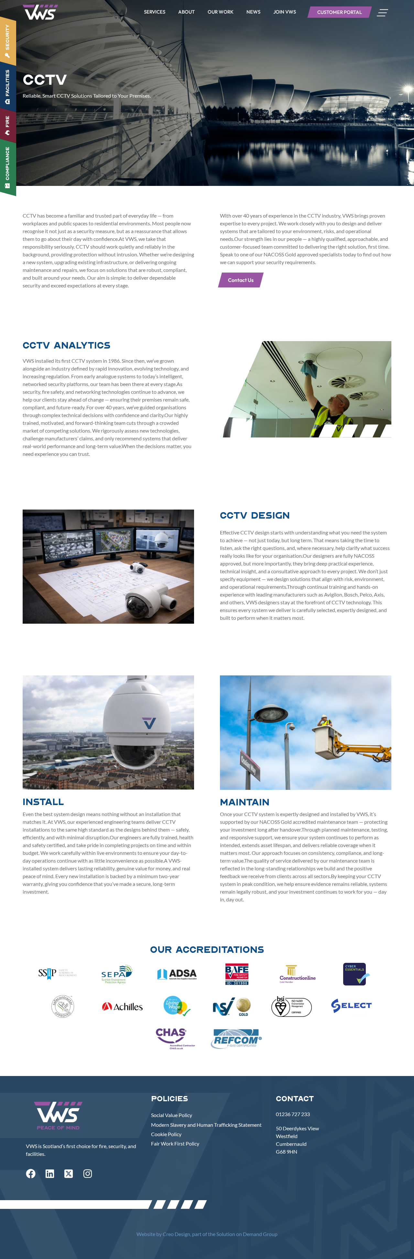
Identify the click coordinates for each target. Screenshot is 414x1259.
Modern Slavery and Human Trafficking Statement (206, 1125)
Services (154, 12)
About (186, 12)
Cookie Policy (166, 1134)
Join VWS (284, 12)
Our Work (221, 12)
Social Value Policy (171, 1115)
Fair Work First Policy (175, 1143)
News (253, 12)
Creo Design (176, 1234)
